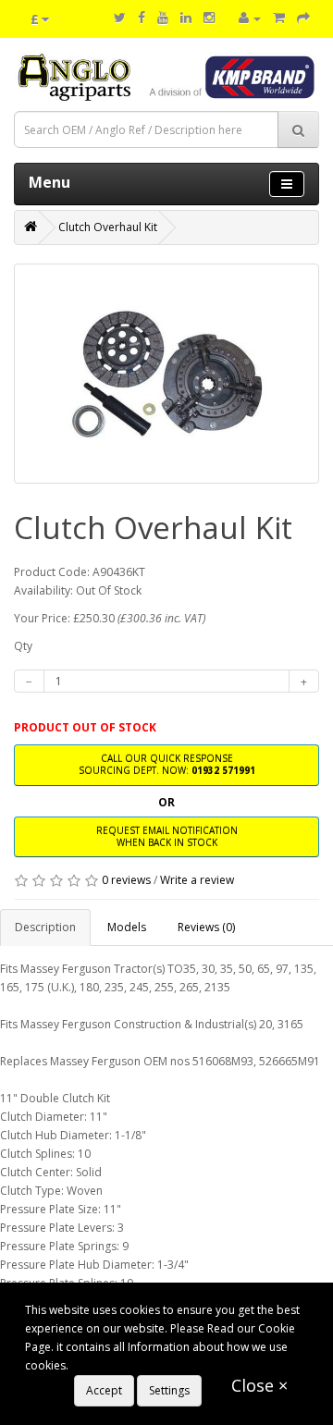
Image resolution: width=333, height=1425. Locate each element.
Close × (259, 1385)
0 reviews (126, 880)
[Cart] (279, 18)
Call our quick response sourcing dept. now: (167, 764)
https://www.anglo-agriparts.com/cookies (179, 1365)
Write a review (197, 880)
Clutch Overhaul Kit (107, 227)
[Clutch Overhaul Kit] (166, 374)
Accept (104, 1390)
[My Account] (250, 18)
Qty (23, 646)
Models (126, 927)
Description (45, 927)
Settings (169, 1390)
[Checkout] (303, 18)
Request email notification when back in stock (167, 836)
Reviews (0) (206, 927)
